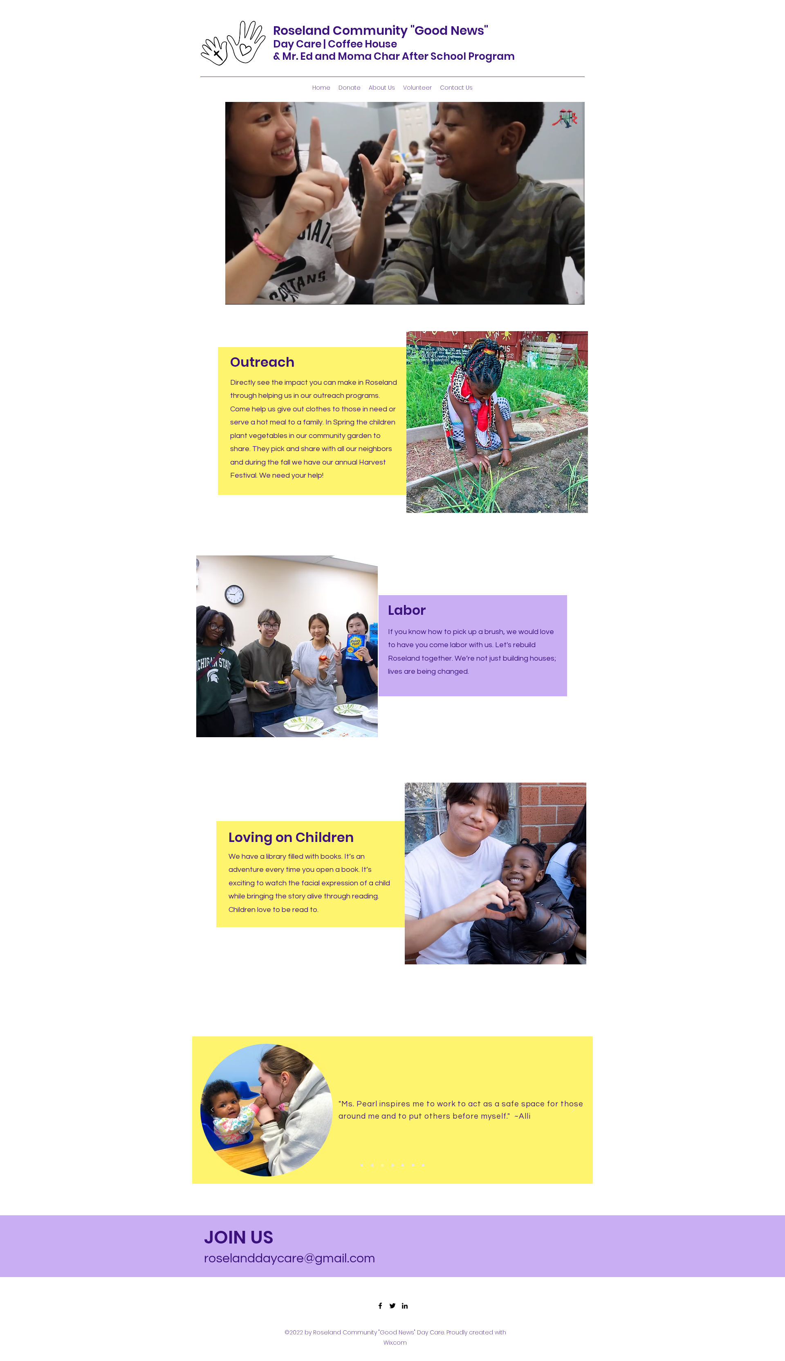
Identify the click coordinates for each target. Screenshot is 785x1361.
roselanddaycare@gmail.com (289, 1258)
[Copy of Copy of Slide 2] (392, 1165)
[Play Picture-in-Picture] (559, 293)
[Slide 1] (362, 1165)
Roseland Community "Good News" (380, 30)
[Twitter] (392, 1306)
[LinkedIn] (405, 1306)
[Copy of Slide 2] (382, 1165)
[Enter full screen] (573, 293)
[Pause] (236, 293)
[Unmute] (249, 293)
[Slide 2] (372, 1165)
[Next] (573, 1110)
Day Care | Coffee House (335, 44)
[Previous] (212, 1110)
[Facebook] (380, 1306)
